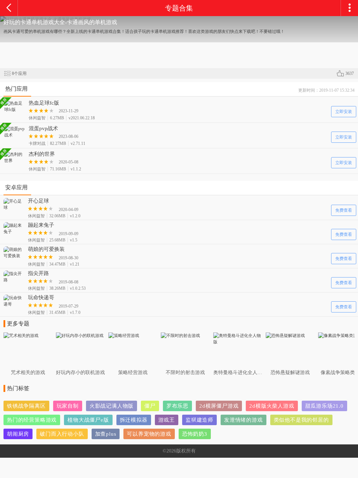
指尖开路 (38, 273)
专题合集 (179, 8)
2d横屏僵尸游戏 (218, 406)
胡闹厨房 (18, 434)
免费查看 (343, 210)
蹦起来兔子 (41, 225)
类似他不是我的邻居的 (301, 420)
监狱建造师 (199, 420)
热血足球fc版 (44, 103)
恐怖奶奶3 (194, 434)
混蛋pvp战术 (43, 128)
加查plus (105, 434)
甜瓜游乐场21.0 (324, 406)
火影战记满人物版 (112, 406)
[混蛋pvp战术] (14, 132)
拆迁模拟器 (134, 420)
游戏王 (166, 420)
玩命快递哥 (41, 297)
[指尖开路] (13, 276)
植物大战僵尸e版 (88, 420)
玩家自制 (68, 406)
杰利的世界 (42, 154)
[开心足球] (13, 204)
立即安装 (343, 111)
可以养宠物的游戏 (149, 434)
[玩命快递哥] (13, 301)
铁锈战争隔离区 (26, 406)
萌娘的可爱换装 (46, 249)
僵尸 (150, 406)
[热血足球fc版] (14, 106)
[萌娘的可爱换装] (13, 252)
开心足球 (38, 201)
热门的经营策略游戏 (32, 420)
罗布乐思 (177, 406)
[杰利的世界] (14, 157)
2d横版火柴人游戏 (271, 406)
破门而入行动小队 (62, 434)
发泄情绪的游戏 (243, 420)
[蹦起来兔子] (13, 228)
